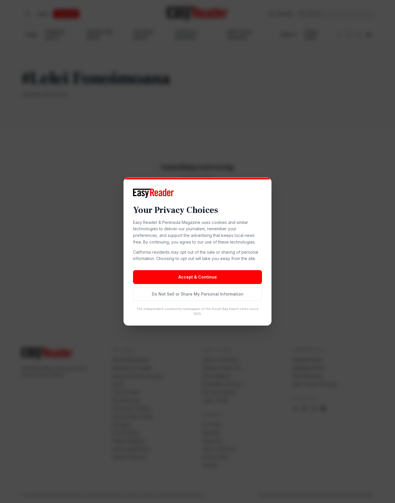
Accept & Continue (197, 276)
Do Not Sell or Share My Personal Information (197, 294)
